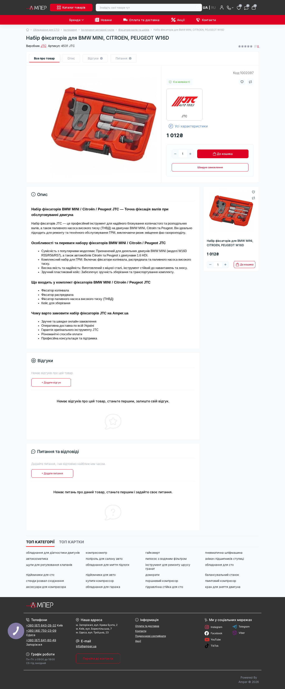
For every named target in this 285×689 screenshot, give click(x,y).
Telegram (244, 626)
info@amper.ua (86, 646)
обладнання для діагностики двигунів (53, 552)
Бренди (74, 20)
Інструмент (70, 29)
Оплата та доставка (144, 20)
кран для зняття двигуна (222, 587)
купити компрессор (100, 580)
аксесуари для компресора (46, 587)
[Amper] (83, 605)
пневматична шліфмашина (223, 552)
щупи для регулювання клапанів (49, 564)
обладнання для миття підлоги (107, 564)
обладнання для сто (219, 564)
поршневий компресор (161, 580)
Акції (181, 20)
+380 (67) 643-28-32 (41, 625)
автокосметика (37, 558)
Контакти (209, 20)
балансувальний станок (222, 574)
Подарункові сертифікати (150, 636)
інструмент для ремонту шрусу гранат (167, 566)
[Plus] (190, 154)
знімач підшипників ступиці (224, 558)
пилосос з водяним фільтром (166, 558)
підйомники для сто (40, 574)
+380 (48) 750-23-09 (41, 630)
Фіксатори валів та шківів (133, 29)
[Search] (198, 7)
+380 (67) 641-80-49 (41, 640)
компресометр (96, 552)
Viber (242, 632)
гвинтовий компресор (220, 580)
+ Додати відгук (51, 382)
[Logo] (36, 7)
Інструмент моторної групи (97, 29)
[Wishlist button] (242, 82)
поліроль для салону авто (104, 558)
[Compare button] (250, 82)
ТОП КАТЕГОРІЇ (40, 542)
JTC (43, 46)
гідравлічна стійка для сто (164, 587)
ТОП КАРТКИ (71, 542)
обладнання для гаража (103, 587)
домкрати (152, 574)
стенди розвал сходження (45, 580)
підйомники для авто (101, 574)
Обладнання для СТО (46, 29)
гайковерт (152, 552)
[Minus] (175, 154)
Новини (106, 20)
